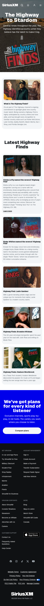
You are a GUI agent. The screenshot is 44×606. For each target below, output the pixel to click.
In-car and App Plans (10, 455)
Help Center (6, 548)
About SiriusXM (7, 505)
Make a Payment (29, 463)
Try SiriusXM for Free (9, 459)
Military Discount (8, 463)
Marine (4, 481)
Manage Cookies (33, 583)
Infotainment (6, 476)
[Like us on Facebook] (10, 562)
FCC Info (21, 583)
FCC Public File (10, 583)
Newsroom (6, 513)
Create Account (29, 459)
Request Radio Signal (31, 472)
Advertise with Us (8, 522)
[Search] (22, 5)
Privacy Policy (15, 576)
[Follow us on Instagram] (16, 562)
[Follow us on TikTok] (22, 562)
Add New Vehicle (29, 476)
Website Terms (13, 572)
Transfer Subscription (31, 468)
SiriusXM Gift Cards (30, 518)
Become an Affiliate (9, 518)
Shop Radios (6, 472)
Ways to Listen (28, 509)
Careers (5, 526)
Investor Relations (8, 509)
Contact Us (6, 537)
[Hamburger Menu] (40, 5)
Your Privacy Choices (27, 580)
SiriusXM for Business (10, 494)
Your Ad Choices (28, 576)
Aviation (5, 485)
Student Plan (7, 468)
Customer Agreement (28, 572)
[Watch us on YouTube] (33, 562)
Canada (26, 522)
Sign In (26, 455)
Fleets (4, 489)
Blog (25, 505)
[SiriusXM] (10, 5)
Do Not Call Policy (11, 580)
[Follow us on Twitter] (27, 562)
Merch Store (28, 513)
